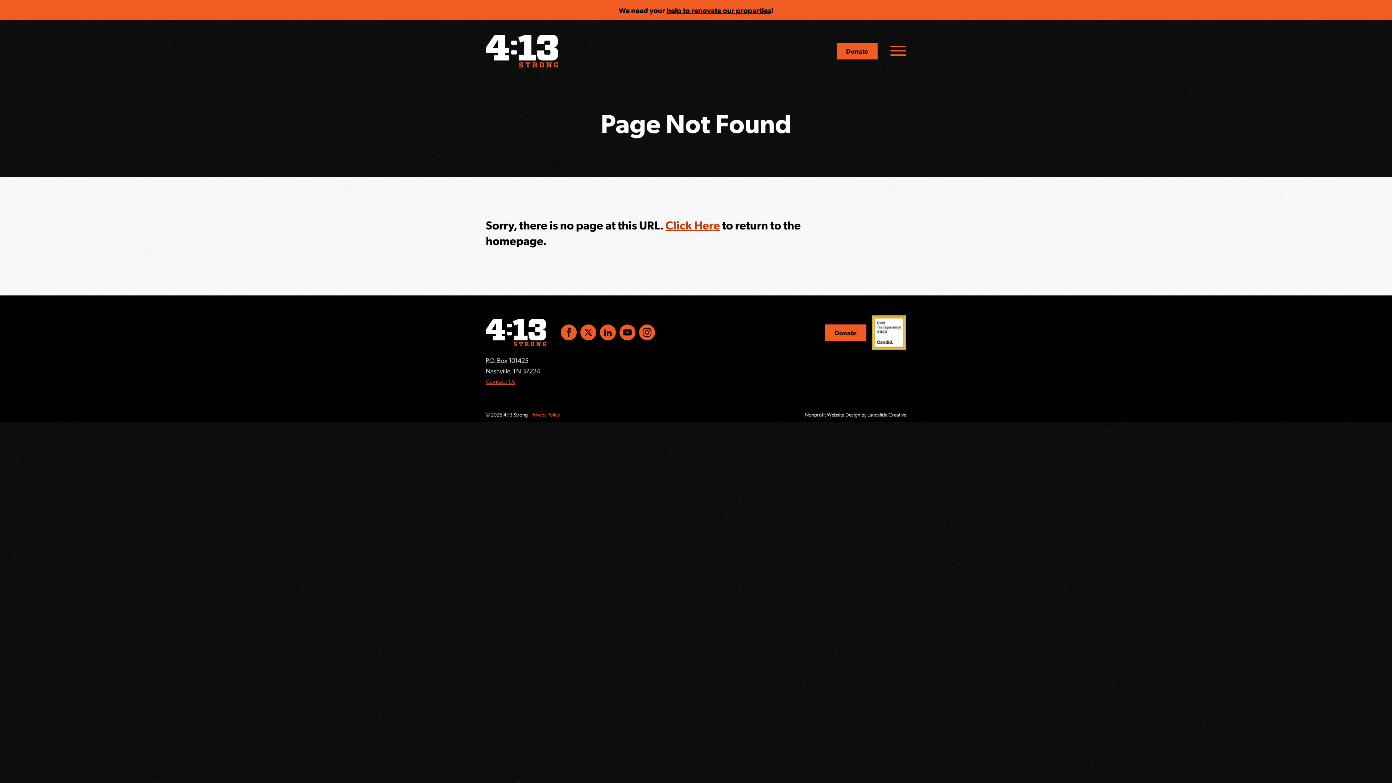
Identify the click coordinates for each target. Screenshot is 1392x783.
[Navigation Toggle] (898, 51)
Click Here (693, 224)
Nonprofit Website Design (832, 414)
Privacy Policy (545, 414)
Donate (857, 51)
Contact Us (500, 381)
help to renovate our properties (719, 10)
